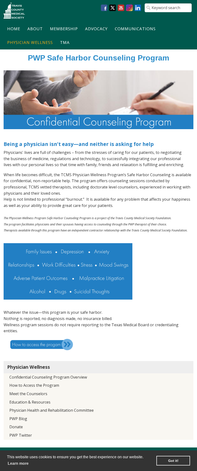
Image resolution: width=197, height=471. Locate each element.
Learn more (18, 463)
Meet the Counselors (28, 393)
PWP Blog (18, 418)
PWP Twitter (20, 435)
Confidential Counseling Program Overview (48, 377)
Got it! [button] (173, 461)
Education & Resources (29, 402)
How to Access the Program (34, 385)
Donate (16, 426)
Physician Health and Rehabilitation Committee (51, 410)
